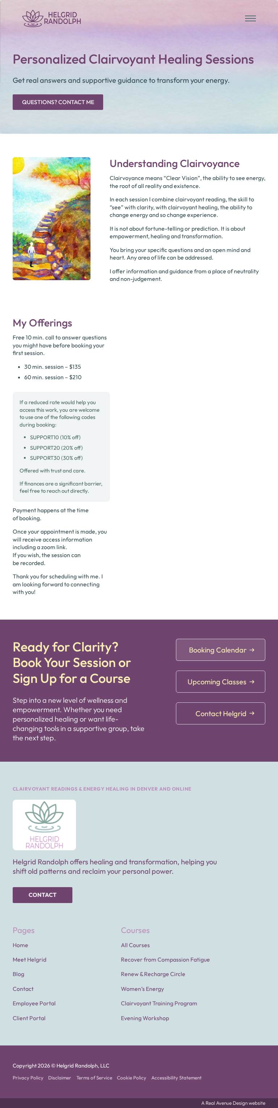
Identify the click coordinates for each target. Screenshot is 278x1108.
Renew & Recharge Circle (153, 973)
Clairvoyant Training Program (159, 1003)
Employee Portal (34, 1003)
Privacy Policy (28, 1078)
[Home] (51, 18)
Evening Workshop (145, 1018)
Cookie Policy (131, 1078)
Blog (18, 973)
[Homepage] (44, 825)
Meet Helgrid (29, 959)
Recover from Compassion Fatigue (165, 959)
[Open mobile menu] (250, 18)
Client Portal (29, 1018)
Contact (42, 894)
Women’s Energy (142, 988)
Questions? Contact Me (58, 102)
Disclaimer (59, 1078)
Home (20, 945)
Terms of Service (94, 1078)
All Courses (135, 945)
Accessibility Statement (176, 1078)
